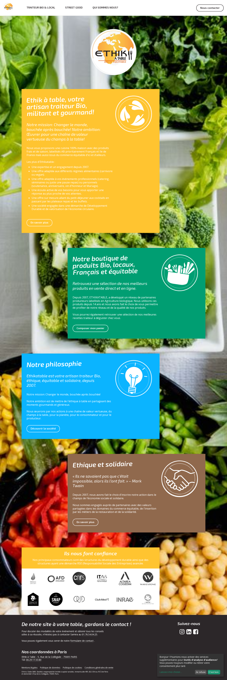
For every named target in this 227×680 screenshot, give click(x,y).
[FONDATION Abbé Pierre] (33, 599)
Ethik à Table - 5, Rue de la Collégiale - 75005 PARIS (49, 656)
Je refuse (201, 672)
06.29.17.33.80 (33, 659)
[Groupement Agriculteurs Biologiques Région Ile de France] (147, 599)
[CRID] (79, 599)
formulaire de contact (82, 640)
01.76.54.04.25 (89, 634)
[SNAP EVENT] (56, 599)
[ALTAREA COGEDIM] (125, 579)
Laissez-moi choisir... (171, 672)
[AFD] (56, 579)
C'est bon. (214, 672)
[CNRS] (79, 579)
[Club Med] (102, 599)
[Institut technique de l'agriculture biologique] (102, 579)
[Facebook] (195, 632)
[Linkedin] (188, 632)
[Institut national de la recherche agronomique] (125, 599)
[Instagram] (182, 632)
